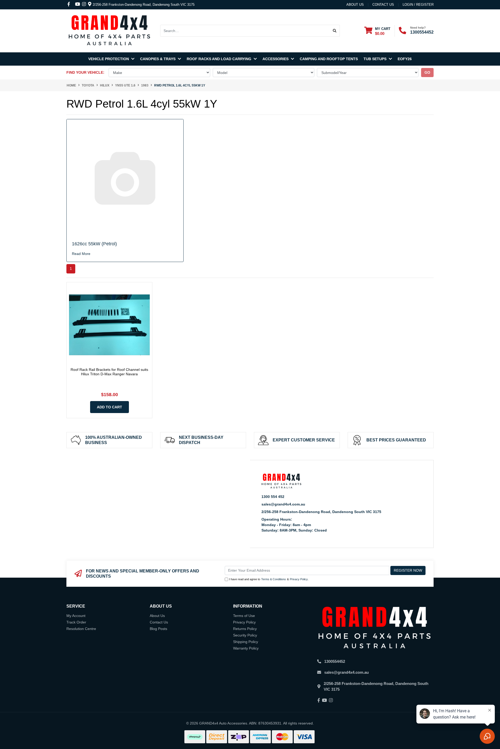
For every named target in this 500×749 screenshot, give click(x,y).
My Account (75, 616)
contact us (383, 5)
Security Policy (245, 635)
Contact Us (159, 622)
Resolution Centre (81, 629)
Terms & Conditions (273, 579)
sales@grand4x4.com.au (283, 504)
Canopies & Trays (158, 59)
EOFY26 (405, 59)
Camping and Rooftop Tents (329, 59)
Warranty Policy (246, 648)
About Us (355, 5)
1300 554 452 (272, 497)
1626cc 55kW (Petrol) (94, 243)
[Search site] (335, 31)
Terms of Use (244, 616)
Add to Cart (109, 407)
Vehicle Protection (109, 59)
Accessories (276, 59)
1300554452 (422, 32)
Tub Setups (376, 59)
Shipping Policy (245, 642)
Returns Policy (245, 629)
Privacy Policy (299, 579)
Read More (81, 254)
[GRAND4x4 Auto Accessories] (109, 30)
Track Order (76, 622)
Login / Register (418, 5)
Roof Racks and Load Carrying (219, 59)
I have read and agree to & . (269, 579)
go (427, 72)
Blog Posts (158, 629)
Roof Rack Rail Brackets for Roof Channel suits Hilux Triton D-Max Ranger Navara (109, 371)
